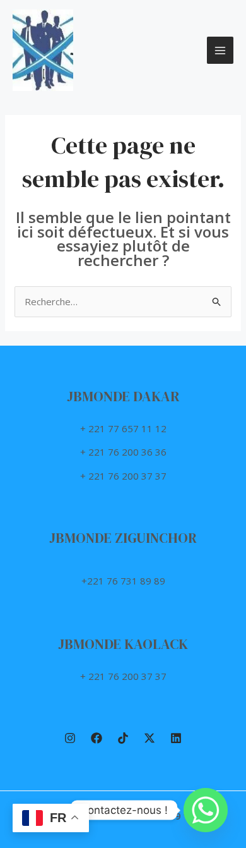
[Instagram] (70, 738)
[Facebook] (96, 738)
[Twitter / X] (149, 738)
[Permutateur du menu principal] (220, 50)
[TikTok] (123, 738)
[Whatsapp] (206, 810)
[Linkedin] (176, 738)
